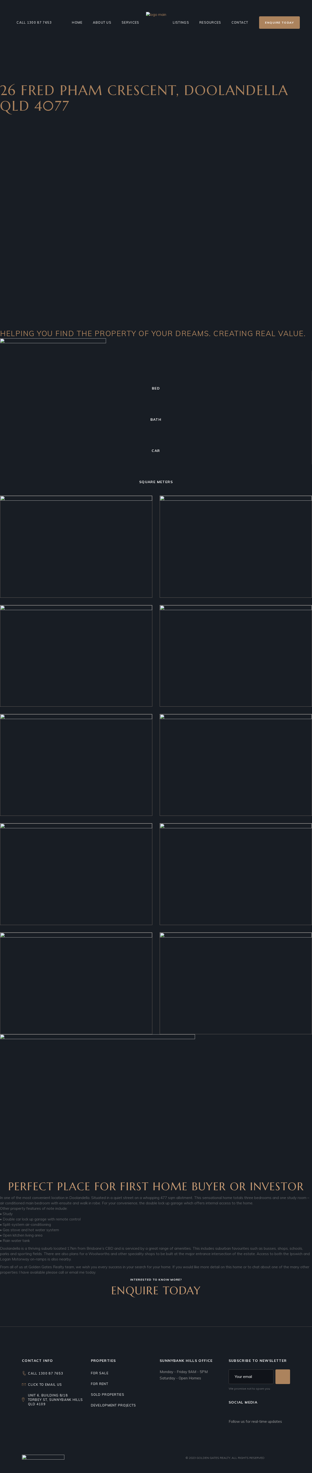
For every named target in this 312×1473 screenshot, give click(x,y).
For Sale (99, 1373)
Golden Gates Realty (213, 1458)
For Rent (99, 1384)
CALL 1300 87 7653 (45, 1373)
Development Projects (113, 1405)
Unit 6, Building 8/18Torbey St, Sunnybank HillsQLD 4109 (55, 1399)
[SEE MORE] (282, 1376)
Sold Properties (108, 1394)
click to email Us (45, 1384)
